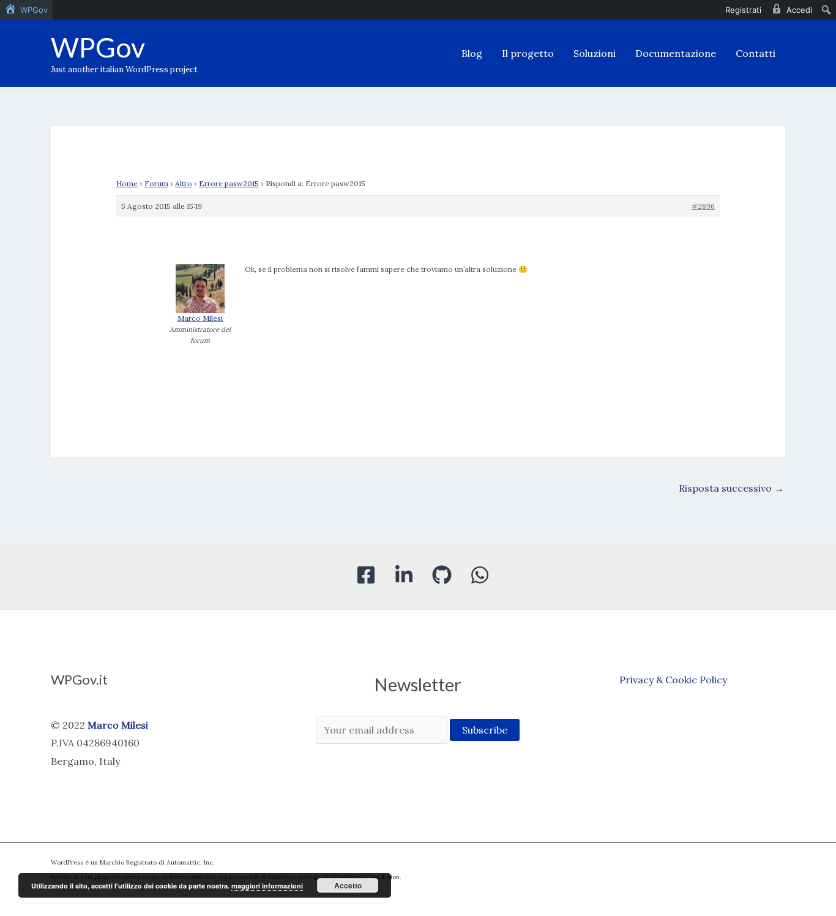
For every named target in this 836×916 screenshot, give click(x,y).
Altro (183, 183)
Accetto (348, 885)
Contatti (755, 53)
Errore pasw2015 (229, 183)
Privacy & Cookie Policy (673, 680)
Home (127, 183)
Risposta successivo (731, 488)
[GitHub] (442, 575)
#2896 (703, 206)
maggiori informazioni (267, 885)
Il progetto (528, 53)
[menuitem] (26, 10)
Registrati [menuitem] (743, 10)
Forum (156, 183)
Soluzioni (594, 53)
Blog (471, 53)
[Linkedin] (404, 575)
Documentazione (675, 53)
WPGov (98, 47)
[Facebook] (366, 575)
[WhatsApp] (480, 575)
